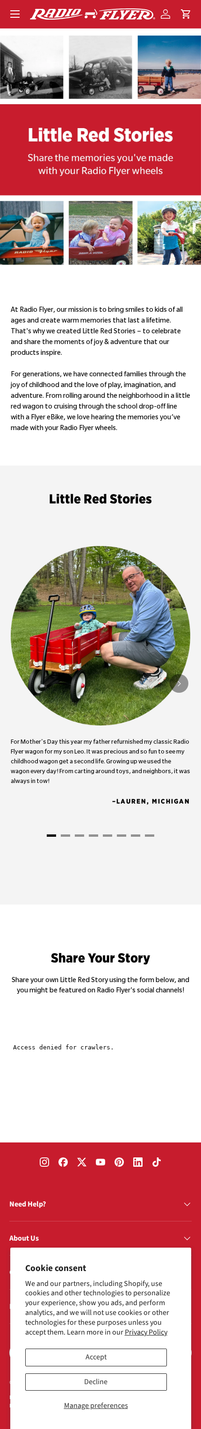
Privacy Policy (146, 1332)
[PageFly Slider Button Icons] (51, 835)
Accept (96, 1357)
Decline (96, 1382)
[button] (186, 14)
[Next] (179, 683)
